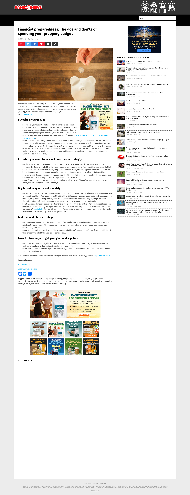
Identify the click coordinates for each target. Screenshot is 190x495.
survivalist (46, 284)
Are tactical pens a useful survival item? (140, 109)
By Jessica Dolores (139, 168)
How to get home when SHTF (136, 101)
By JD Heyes (137, 214)
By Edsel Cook (138, 184)
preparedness (101, 279)
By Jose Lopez (138, 78)
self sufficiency (97, 281)
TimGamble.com (26, 114)
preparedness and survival (29, 281)
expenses (83, 279)
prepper (44, 281)
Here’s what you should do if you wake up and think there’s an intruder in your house (148, 118)
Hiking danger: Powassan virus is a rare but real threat (145, 172)
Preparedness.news (101, 256)
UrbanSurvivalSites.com (27, 269)
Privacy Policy (95, 490)
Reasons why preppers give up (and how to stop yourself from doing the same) (148, 189)
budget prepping (55, 279)
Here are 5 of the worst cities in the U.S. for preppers (144, 61)
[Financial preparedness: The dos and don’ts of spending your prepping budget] (28, 10)
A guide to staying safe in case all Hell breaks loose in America (148, 196)
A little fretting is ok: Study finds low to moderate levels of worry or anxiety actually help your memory (149, 165)
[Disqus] (65, 390)
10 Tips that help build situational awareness (141, 125)
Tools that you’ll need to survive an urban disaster (143, 132)
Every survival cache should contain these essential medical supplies (147, 157)
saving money (84, 281)
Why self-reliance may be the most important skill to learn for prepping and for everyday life (148, 69)
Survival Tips (36, 284)
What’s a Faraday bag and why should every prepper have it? (147, 84)
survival (27, 284)
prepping (52, 281)
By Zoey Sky (137, 103)
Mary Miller (34, 39)
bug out (75, 279)
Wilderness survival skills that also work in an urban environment (144, 94)
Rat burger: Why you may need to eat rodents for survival (146, 76)
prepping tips (62, 281)
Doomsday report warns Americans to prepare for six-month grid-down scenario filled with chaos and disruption (147, 211)
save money (74, 281)
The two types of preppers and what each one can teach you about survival (147, 149)
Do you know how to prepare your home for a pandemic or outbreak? (146, 203)
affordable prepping (39, 279)
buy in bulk (38, 209)
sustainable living (58, 284)
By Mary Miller (138, 63)
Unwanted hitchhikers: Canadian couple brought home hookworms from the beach (145, 181)
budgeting (67, 279)
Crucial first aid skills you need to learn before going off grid (147, 140)
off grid (91, 279)
